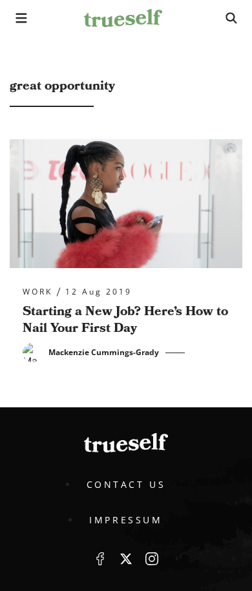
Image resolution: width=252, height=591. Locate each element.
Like (100, 558)
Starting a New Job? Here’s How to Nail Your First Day (125, 319)
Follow (126, 558)
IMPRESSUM (125, 520)
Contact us (126, 484)
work (37, 291)
